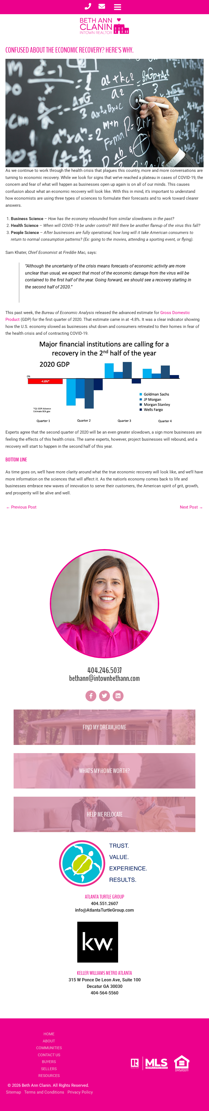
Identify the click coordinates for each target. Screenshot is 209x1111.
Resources (49, 1075)
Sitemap (13, 1092)
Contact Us (49, 1055)
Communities (49, 1048)
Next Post (191, 507)
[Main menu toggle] (117, 7)
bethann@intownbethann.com (104, 678)
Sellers (49, 1069)
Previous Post (21, 507)
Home (49, 1034)
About (49, 1041)
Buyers (49, 1062)
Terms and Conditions (44, 1092)
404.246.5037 (104, 670)
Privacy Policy (80, 1092)
